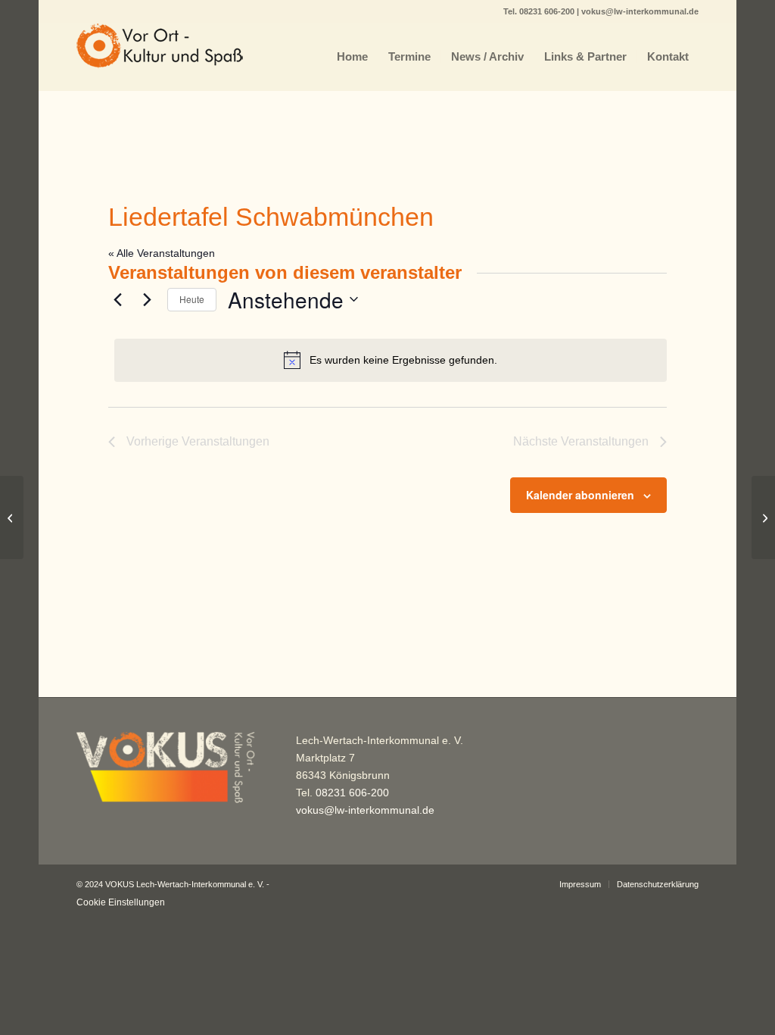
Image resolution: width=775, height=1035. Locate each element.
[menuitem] (352, 56)
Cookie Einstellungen (120, 902)
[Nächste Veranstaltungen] (147, 299)
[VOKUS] (159, 56)
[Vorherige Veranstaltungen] (117, 299)
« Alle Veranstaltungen (161, 253)
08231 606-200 (548, 11)
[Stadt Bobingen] (11, 517)
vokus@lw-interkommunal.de (640, 11)
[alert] (390, 360)
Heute (191, 298)
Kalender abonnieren (580, 494)
